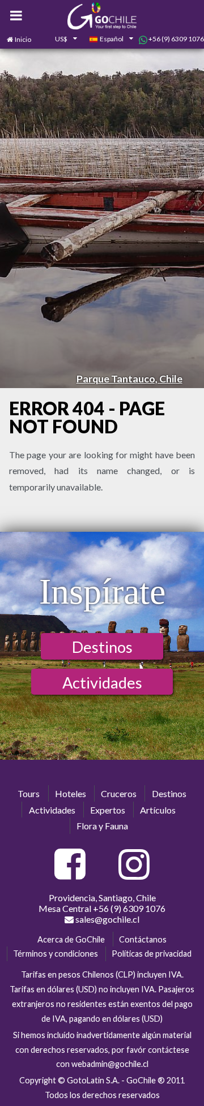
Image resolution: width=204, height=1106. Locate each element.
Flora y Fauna (102, 825)
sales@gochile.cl (106, 919)
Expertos (107, 809)
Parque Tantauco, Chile (129, 378)
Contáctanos (143, 939)
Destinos (102, 647)
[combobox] (60, 39)
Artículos (158, 809)
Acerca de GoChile (71, 939)
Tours (29, 793)
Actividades (102, 682)
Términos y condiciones (55, 953)
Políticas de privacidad (152, 953)
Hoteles (70, 793)
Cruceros (119, 793)
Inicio (23, 39)
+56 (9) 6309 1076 (175, 39)
